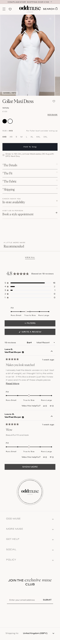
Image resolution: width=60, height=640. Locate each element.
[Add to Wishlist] (54, 101)
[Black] (4, 121)
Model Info (9, 93)
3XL (45, 137)
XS (11, 137)
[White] (10, 121)
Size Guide (53, 114)
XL (32, 137)
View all (30, 257)
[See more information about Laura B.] (51, 416)
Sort (29, 342)
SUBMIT (47, 600)
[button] (4, 9)
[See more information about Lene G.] (51, 351)
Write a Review (37, 333)
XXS (4, 137)
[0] (4, 9)
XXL (38, 137)
